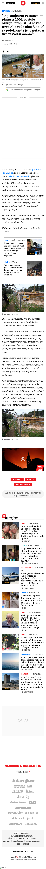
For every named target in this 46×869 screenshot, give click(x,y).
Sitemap (26, 844)
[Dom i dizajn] (32, 802)
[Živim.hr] (30, 791)
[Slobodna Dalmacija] (23, 3)
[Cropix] (31, 812)
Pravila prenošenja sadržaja (21, 836)
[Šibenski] (30, 823)
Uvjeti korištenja (21, 833)
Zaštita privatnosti (15, 838)
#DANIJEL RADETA (23, 484)
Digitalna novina (33, 841)
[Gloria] (20, 796)
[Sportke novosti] (30, 786)
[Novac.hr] (15, 812)
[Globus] (18, 791)
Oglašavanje (18, 841)
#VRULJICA (17, 480)
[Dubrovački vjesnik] (23, 818)
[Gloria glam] (27, 796)
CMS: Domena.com (30, 859)
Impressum (31, 838)
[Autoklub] (23, 807)
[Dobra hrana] (18, 802)
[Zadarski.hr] (16, 823)
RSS (18, 844)
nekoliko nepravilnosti (18, 176)
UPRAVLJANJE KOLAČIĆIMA (23, 852)
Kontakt (6, 841)
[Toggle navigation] (3, 3)
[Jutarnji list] (23, 780)
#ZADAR (30, 480)
